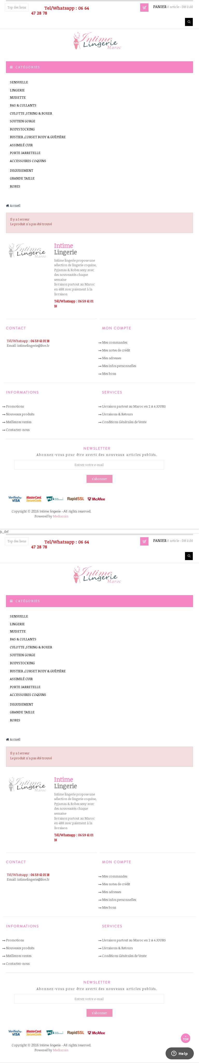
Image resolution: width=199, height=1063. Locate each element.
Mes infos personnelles (119, 365)
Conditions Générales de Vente (124, 422)
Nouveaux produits (20, 414)
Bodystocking (22, 129)
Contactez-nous (18, 429)
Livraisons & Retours (117, 414)
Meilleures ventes (18, 422)
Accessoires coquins (28, 160)
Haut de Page (185, 1038)
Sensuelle (19, 82)
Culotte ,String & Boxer (31, 113)
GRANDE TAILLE (22, 178)
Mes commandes (114, 342)
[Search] (189, 22)
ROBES (15, 186)
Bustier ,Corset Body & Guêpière (38, 137)
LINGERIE (17, 90)
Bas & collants (23, 105)
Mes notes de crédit (116, 350)
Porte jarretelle (25, 152)
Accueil (14, 205)
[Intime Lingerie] (99, 40)
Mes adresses (111, 358)
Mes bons (109, 373)
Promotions (15, 406)
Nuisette (18, 97)
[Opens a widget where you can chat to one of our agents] (179, 1053)
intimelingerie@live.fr (33, 345)
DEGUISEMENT (21, 170)
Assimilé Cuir (21, 145)
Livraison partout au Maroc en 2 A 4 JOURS (134, 406)
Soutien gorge (22, 121)
